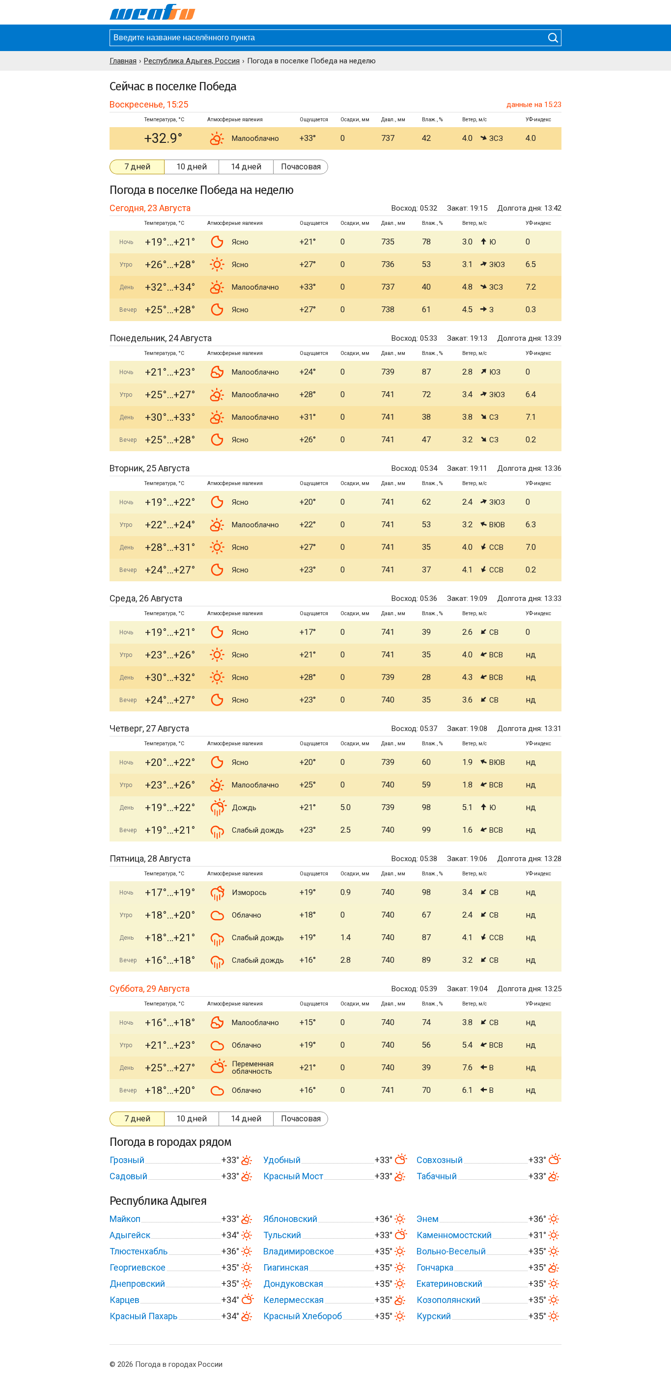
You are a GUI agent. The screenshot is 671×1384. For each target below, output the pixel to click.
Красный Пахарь (143, 1316)
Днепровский (137, 1283)
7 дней (137, 166)
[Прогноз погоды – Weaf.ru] (153, 12)
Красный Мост (293, 1176)
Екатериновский (449, 1283)
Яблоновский (290, 1219)
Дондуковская (293, 1283)
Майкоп (125, 1219)
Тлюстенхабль (139, 1251)
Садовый (128, 1176)
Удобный (282, 1160)
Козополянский (448, 1300)
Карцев (125, 1300)
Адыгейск (130, 1235)
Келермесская (293, 1300)
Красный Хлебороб (302, 1316)
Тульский (282, 1235)
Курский (434, 1316)
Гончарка (435, 1267)
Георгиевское (138, 1267)
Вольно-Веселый (451, 1251)
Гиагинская (285, 1267)
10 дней (191, 166)
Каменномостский (454, 1235)
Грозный (127, 1160)
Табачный (437, 1176)
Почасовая (301, 166)
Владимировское (298, 1251)
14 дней (246, 166)
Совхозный (440, 1160)
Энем (428, 1219)
